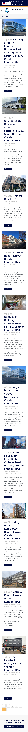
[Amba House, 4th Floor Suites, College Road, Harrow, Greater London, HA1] (14, 442)
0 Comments (12, 335)
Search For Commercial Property (14, 726)
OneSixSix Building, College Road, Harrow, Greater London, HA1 (14, 323)
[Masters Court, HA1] (14, 183)
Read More (8, 90)
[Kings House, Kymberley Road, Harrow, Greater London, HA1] (14, 511)
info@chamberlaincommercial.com (16, 4)
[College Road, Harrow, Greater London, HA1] (14, 240)
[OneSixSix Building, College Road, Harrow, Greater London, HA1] (14, 302)
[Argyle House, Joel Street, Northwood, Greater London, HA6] (14, 375)
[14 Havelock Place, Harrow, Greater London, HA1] (14, 645)
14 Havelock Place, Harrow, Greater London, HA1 (13, 663)
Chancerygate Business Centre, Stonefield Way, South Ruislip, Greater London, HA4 (14, 130)
